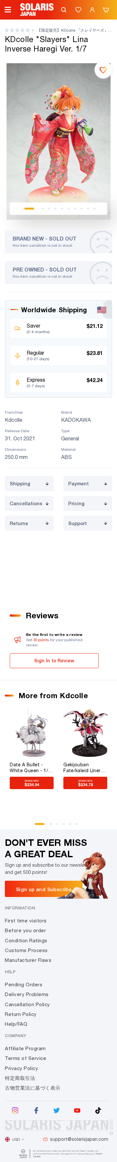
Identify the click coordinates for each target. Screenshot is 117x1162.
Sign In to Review (54, 660)
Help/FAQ (16, 1024)
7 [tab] (75, 208)
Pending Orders (23, 984)
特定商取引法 (20, 1078)
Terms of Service (25, 1058)
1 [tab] (29, 208)
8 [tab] (81, 208)
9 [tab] (88, 208)
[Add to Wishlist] (103, 70)
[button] (17, 30)
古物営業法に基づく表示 (32, 1088)
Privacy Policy (21, 1068)
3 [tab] (49, 208)
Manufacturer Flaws (28, 960)
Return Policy (21, 1014)
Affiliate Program (25, 1048)
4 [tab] (55, 208)
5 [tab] (62, 208)
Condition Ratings (26, 940)
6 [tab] (68, 208)
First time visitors (26, 920)
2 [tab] (42, 208)
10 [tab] (94, 208)
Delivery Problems (27, 994)
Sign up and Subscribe (44, 889)
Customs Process (26, 950)
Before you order (25, 930)
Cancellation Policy (27, 1004)
